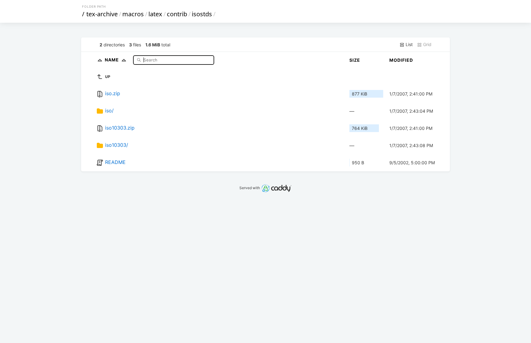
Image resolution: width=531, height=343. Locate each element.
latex (155, 14)
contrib (177, 14)
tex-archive (102, 14)
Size (354, 60)
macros (133, 14)
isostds (202, 14)
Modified (401, 60)
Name (112, 59)
